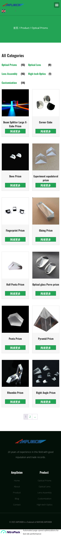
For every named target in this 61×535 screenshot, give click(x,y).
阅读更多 (15, 131)
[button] (56, 5)
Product (24, 27)
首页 (15, 27)
